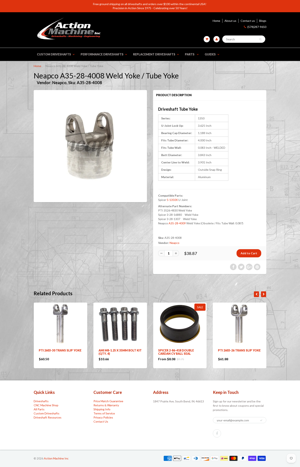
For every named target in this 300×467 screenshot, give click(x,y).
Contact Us (100, 421)
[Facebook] (217, 433)
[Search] (260, 39)
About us (230, 20)
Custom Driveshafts (54, 54)
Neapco (174, 243)
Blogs (262, 20)
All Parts (39, 409)
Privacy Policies (103, 417)
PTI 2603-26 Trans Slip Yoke (179, 350)
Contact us (248, 20)
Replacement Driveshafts (154, 54)
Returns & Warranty (106, 405)
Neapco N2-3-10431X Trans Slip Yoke (239, 352)
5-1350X (172, 200)
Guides (210, 54)
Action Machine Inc (56, 458)
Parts (190, 54)
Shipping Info (101, 409)
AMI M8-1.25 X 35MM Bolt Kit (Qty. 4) (60, 352)
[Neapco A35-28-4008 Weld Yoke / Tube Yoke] (90, 145)
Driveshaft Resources (47, 417)
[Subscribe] (261, 420)
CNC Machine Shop (46, 405)
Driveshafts (41, 401)
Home (216, 20)
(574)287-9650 (256, 27)
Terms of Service (104, 413)
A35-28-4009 (177, 223)
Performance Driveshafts (102, 54)
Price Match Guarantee (108, 401)
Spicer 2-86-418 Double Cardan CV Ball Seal (116, 352)
